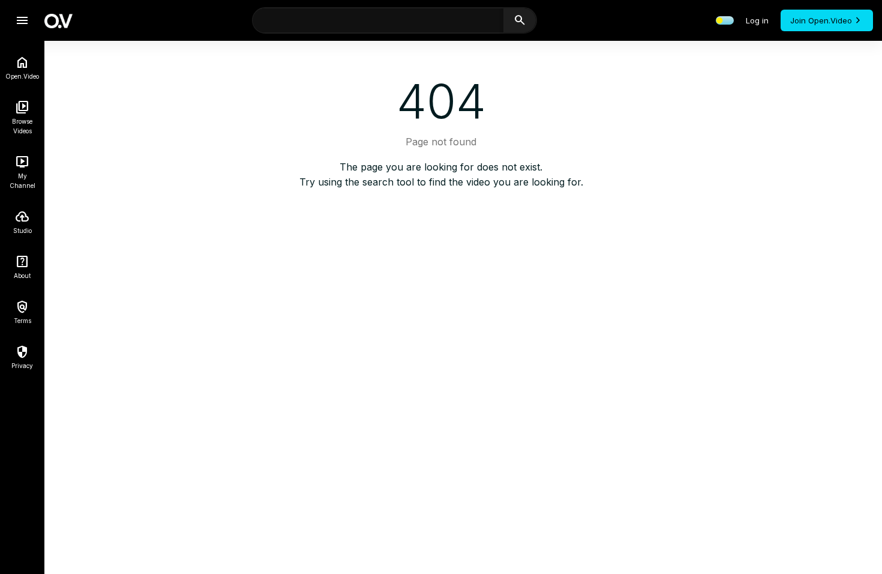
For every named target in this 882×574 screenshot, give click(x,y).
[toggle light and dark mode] (725, 20)
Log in (757, 20)
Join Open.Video (821, 20)
